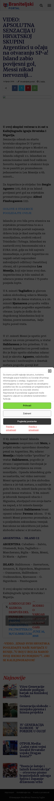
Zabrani (27, 413)
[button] (49, 371)
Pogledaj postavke (27, 421)
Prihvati (27, 405)
